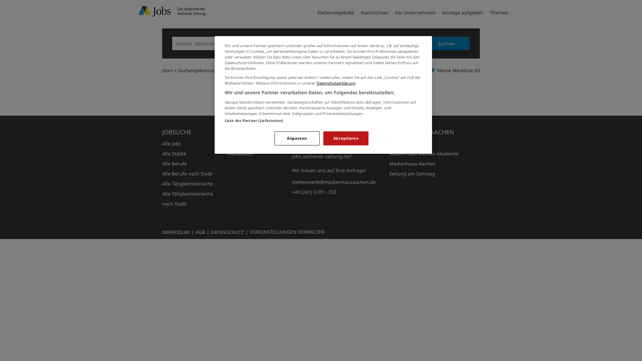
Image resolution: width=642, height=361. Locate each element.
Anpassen (297, 138)
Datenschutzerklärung (336, 83)
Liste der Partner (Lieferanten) (254, 120)
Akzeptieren (345, 138)
